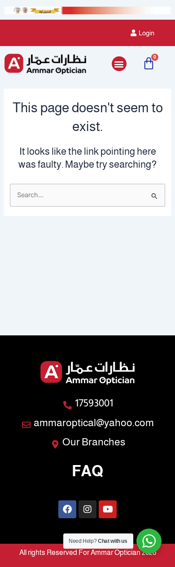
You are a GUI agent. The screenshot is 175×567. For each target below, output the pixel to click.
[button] (119, 63)
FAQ (87, 470)
